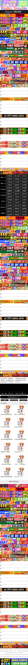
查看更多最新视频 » (14, 481)
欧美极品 (17, 179)
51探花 (24, 199)
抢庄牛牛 (17, 193)
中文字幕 (17, 182)
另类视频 (24, 185)
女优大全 (17, 202)
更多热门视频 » (23, 403)
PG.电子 (23, 400)
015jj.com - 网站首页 (13, 12)
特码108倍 (14, 400)
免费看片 (3, 213)
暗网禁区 (9, 208)
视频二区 (3, 183)
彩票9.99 (9, 196)
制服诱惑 (24, 208)
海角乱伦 (17, 208)
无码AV (3, 201)
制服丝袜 (17, 185)
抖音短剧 (9, 199)
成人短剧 (24, 211)
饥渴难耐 (17, 187)
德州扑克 (24, 193)
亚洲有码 (9, 179)
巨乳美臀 (24, 182)
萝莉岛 (24, 202)
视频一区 (3, 177)
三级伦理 (9, 182)
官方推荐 (3, 195)
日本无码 (24, 176)
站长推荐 (3, 189)
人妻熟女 (9, 185)
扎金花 (17, 196)
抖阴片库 (3, 207)
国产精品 (9, 176)
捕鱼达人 (9, 193)
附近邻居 (9, 187)
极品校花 (9, 214)
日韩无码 (24, 214)
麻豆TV (17, 199)
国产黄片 (9, 205)
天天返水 (24, 196)
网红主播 (17, 176)
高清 (17, 393)
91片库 (10, 202)
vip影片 (5, 400)
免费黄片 (24, 205)
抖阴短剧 (17, 214)
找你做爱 (24, 187)
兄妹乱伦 (17, 211)
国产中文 (9, 211)
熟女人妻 (17, 205)
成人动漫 (24, 179)
